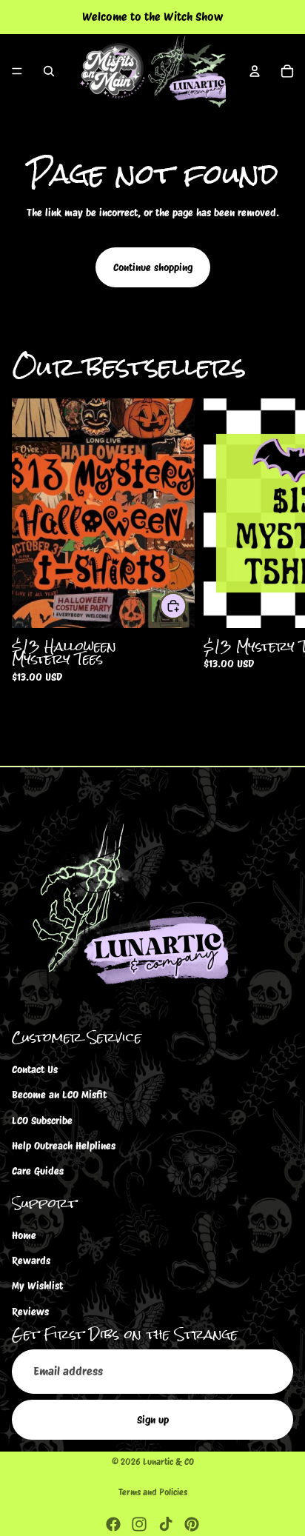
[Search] (49, 71)
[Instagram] (139, 1524)
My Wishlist (37, 1286)
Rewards (31, 1260)
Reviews (30, 1312)
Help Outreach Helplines (63, 1146)
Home (24, 1235)
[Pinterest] (192, 1524)
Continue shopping (152, 267)
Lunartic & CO (168, 1461)
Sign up (153, 1420)
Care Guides (38, 1171)
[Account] (254, 71)
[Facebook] (113, 1524)
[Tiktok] (166, 1524)
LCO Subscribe (42, 1120)
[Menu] (17, 71)
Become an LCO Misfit (59, 1095)
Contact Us (35, 1069)
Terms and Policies (152, 1491)
